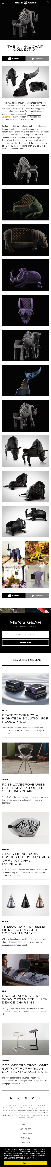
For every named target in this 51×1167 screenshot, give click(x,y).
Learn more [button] (29, 1158)
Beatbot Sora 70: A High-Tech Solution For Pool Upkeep (25, 718)
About (25, 1124)
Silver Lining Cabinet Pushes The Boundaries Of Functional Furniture (25, 859)
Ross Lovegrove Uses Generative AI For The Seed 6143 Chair (23, 788)
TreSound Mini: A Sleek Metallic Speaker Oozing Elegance (24, 930)
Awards (25, 1142)
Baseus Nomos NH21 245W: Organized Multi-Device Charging (24, 999)
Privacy (25, 1138)
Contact (25, 1129)
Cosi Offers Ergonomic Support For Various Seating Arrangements (25, 1068)
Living (5, 780)
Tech (4, 710)
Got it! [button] (25, 1163)
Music (5, 922)
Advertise (25, 1133)
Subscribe (25, 642)
